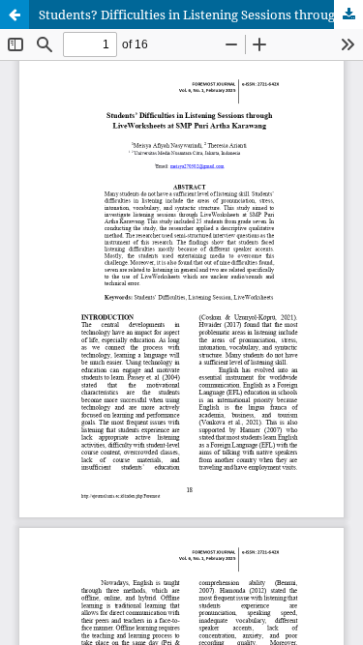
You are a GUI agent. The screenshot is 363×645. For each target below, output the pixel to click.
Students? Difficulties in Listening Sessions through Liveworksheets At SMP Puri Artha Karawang (201, 14)
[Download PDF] (348, 14)
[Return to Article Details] (14, 14)
